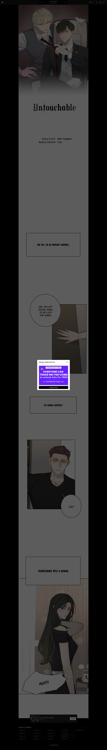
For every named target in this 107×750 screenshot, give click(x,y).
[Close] (67, 362)
